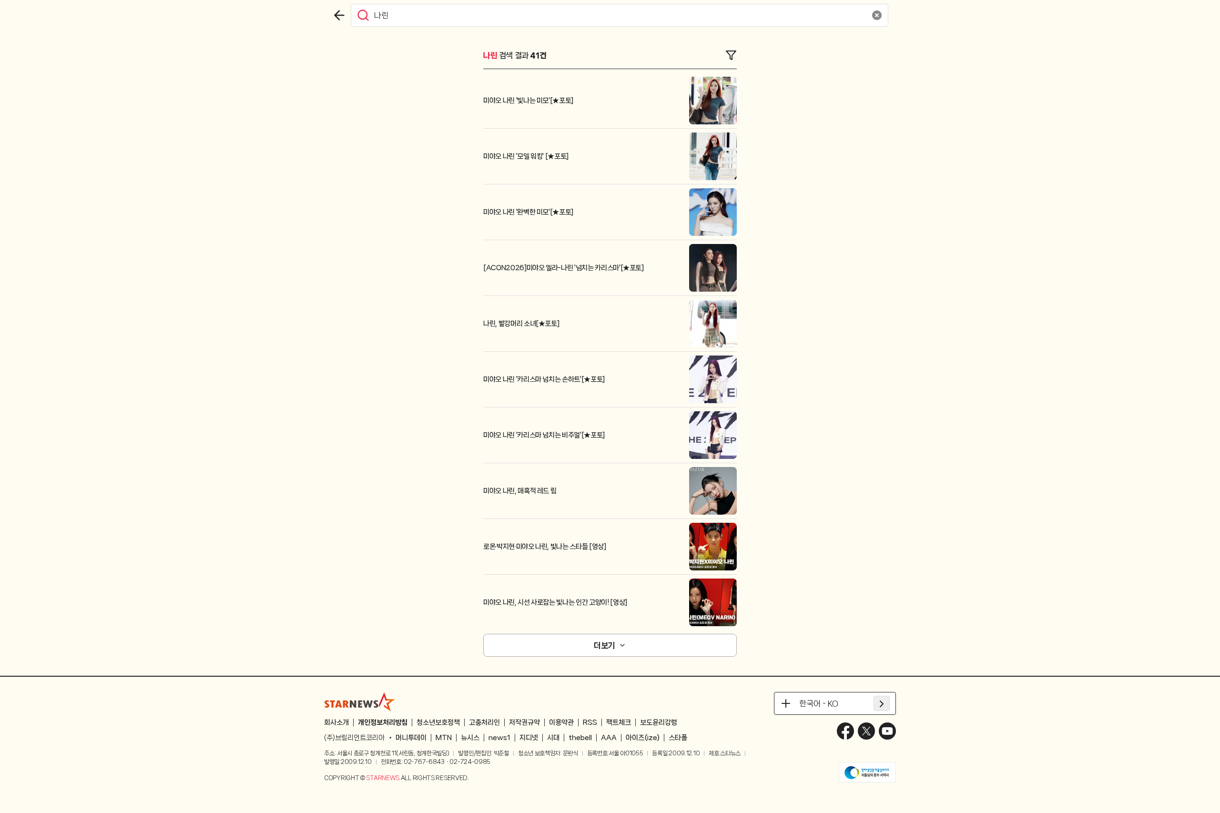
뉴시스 (470, 738)
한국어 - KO (818, 703)
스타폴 (678, 738)
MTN (444, 738)
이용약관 (561, 722)
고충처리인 (484, 722)
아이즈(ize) (643, 738)
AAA (609, 738)
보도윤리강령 (658, 722)
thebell (580, 738)
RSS (590, 722)
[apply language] (882, 703)
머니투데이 (411, 738)
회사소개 (336, 722)
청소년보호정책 (438, 722)
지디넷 (528, 738)
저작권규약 (524, 722)
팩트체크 (618, 722)
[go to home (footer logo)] (360, 701)
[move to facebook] (845, 731)
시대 (553, 738)
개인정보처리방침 (382, 722)
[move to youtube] (887, 731)
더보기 (604, 645)
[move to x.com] (866, 731)
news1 (499, 738)
